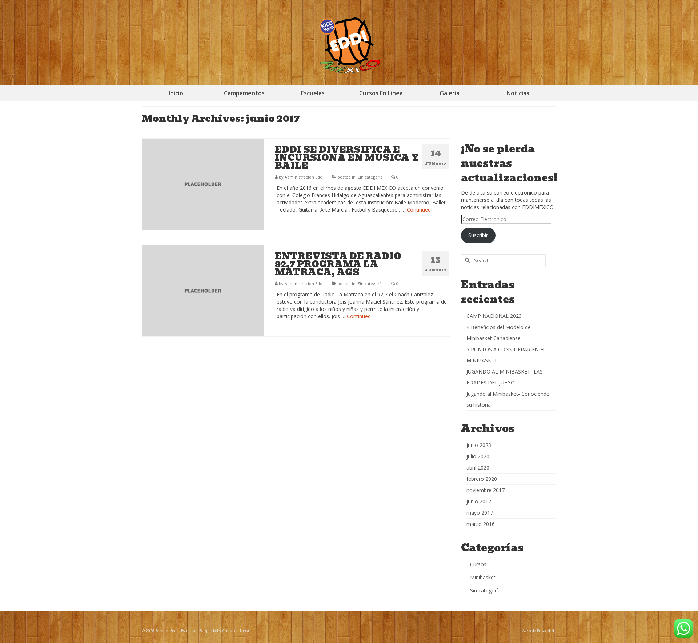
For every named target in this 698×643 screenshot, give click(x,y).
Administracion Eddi (304, 177)
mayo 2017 (479, 512)
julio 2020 (477, 456)
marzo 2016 (480, 523)
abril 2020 (477, 467)
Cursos (478, 564)
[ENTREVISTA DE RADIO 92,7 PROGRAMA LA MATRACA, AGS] (203, 290)
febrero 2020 (481, 478)
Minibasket (483, 577)
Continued (419, 209)
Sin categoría (370, 177)
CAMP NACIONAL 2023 (494, 315)
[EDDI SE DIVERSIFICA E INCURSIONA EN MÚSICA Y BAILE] (203, 183)
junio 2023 (478, 445)
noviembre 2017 (485, 490)
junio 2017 (478, 501)
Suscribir (478, 235)
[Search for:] (503, 260)
